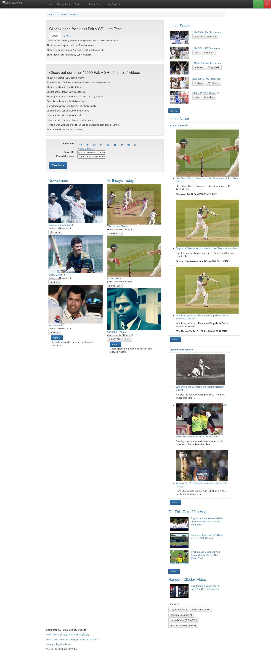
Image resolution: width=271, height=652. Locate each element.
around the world (179, 125)
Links (55, 639)
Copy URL (69, 152)
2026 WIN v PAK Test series (206, 78)
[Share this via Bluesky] (115, 144)
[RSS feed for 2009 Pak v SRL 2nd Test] (135, 144)
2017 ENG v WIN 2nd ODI (183, 625)
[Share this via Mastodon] (122, 144)
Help (73, 639)
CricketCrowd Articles (181, 349)
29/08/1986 (115, 285)
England (198, 36)
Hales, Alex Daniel (201, 609)
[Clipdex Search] (267, 4)
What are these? (85, 148)
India (127, 339)
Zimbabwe (209, 97)
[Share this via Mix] (101, 144)
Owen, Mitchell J (56, 274)
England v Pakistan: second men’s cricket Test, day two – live (206, 248)
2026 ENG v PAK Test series (206, 32)
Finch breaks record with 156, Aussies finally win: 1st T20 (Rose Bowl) (206, 555)
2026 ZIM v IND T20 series (205, 92)
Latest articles (74, 634)
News (49, 639)
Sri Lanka (55, 232)
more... (174, 110)
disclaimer (66, 644)
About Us (64, 639)
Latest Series (179, 25)
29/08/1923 (115, 339)
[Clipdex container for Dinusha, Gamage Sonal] (75, 203)
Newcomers (59, 180)
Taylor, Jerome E (178, 609)
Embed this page (65, 156)
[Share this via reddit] (94, 144)
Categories (63, 4)
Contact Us (82, 639)
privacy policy (52, 644)
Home (50, 4)
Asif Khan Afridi (56, 325)
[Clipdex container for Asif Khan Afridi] (75, 303)
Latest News (95, 4)
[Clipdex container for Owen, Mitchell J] (75, 253)
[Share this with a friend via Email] (128, 144)
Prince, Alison (114, 278)
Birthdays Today (121, 180)
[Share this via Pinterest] (108, 144)
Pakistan (54, 332)
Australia (54, 282)
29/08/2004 (115, 233)
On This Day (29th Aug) (188, 511)
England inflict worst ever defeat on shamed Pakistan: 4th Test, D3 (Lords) (207, 521)
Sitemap (94, 639)
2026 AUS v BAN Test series (206, 63)
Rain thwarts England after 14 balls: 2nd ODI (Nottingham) (206, 587)
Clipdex (79, 4)
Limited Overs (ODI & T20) (183, 620)
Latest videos (53, 634)
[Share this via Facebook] (80, 144)
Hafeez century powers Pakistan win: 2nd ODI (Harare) (207, 536)
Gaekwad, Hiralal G (117, 331)
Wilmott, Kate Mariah (117, 226)
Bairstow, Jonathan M (181, 614)
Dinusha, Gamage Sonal (60, 224)
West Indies (213, 83)
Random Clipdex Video (187, 579)
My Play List (114, 4)
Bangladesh (214, 67)
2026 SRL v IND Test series (206, 48)
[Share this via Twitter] (87, 144)
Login (258, 4)
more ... (57, 337)
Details (67, 35)
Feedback (58, 165)
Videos (55, 35)
